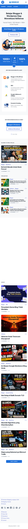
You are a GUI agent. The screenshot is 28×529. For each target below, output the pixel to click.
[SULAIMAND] (14, 2)
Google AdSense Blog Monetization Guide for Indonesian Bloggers (18, 209)
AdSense (12, 188)
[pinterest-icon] (17, 508)
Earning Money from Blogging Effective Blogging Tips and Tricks (18, 200)
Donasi (4, 503)
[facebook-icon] (2, 508)
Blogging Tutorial (6, 501)
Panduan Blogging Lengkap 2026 (10, 499)
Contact (4, 520)
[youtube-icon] (8, 508)
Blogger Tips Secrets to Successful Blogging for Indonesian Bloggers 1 (18, 181)
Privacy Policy (5, 518)
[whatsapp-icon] (14, 508)
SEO (7, 304)
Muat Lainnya (14, 461)
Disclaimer (5, 516)
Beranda (4, 512)
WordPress (8, 164)
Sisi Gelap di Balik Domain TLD (12, 395)
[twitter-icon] (5, 508)
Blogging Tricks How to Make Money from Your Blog (16, 191)
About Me (4, 514)
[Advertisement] (14, 235)
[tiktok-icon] (19, 508)
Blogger (3, 164)
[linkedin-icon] (11, 508)
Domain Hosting (9, 392)
